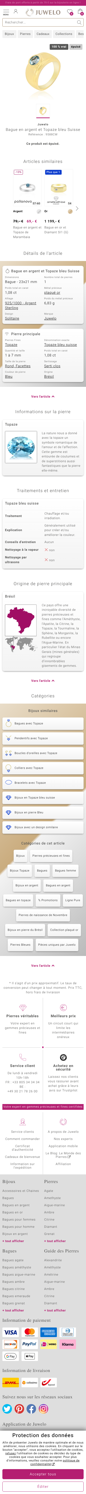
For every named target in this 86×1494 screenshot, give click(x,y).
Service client (22, 1066)
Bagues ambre (13, 1282)
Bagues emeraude (16, 1296)
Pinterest (19, 1409)
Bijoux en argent (27, 885)
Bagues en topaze (18, 900)
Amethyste (52, 1198)
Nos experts (63, 1139)
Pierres (25, 34)
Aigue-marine (54, 1205)
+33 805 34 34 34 (26, 1082)
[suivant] (76, 208)
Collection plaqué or (64, 930)
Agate (48, 1191)
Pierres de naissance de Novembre (43, 915)
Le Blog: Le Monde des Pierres (63, 1155)
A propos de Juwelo (63, 1132)
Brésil (49, 376)
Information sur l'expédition (23, 1166)
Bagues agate (13, 1260)
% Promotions (48, 900)
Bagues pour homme (18, 1227)
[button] (6, 12)
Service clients (22, 1132)
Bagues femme (65, 871)
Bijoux (9, 34)
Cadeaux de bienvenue (22, 1157)
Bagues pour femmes (19, 1219)
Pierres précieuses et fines (51, 856)
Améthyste (52, 1267)
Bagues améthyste (16, 1267)
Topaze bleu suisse (60, 345)
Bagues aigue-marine (18, 1274)
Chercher (79, 22)
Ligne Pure (72, 900)
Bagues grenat (13, 1303)
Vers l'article (40, 396)
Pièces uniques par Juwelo (57, 945)
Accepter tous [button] (43, 1474)
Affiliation (63, 1164)
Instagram (43, 1409)
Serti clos (52, 366)
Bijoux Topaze (20, 871)
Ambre (49, 1212)
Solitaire (12, 318)
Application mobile (63, 1146)
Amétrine (51, 1274)
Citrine (49, 1219)
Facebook (31, 1409)
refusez (10, 1453)
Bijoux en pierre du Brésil (25, 930)
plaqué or (52, 292)
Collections (63, 34)
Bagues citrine (13, 1289)
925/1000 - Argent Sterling (20, 306)
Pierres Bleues (20, 945)
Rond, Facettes (18, 366)
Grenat (49, 1234)
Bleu (8, 376)
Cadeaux (43, 34)
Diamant (50, 1227)
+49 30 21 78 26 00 (23, 1091)
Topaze (11, 345)
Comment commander (22, 1139)
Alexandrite (53, 1260)
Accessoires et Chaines (20, 1191)
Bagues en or (12, 1212)
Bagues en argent (58, 885)
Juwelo (50, 318)
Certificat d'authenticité (22, 1148)
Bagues (42, 871)
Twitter (7, 1409)
